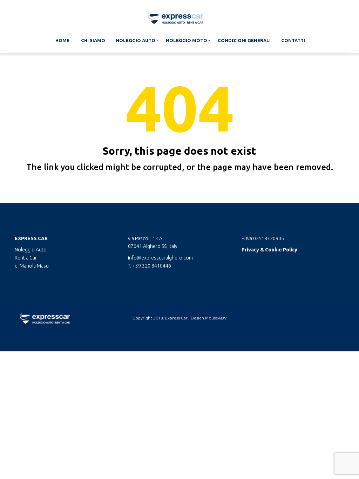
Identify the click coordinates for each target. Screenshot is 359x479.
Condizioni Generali (244, 40)
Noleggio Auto (135, 40)
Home (62, 40)
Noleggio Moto (186, 40)
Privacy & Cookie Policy (269, 249)
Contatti (293, 40)
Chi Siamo (93, 40)
